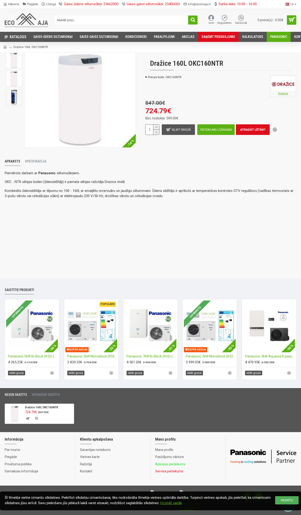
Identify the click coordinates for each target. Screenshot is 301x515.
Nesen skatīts (16, 395)
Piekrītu (287, 500)
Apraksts (12, 161)
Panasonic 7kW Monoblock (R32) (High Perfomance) (211, 356)
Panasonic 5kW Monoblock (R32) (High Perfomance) (92, 356)
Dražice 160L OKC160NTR (41, 407)
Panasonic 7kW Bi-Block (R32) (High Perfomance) (151, 356)
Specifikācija (35, 161)
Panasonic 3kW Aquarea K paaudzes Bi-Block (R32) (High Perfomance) (270, 356)
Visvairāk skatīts (46, 395)
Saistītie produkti (19, 290)
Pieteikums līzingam (216, 129)
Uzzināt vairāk (171, 503)
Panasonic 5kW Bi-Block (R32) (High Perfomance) (33, 356)
